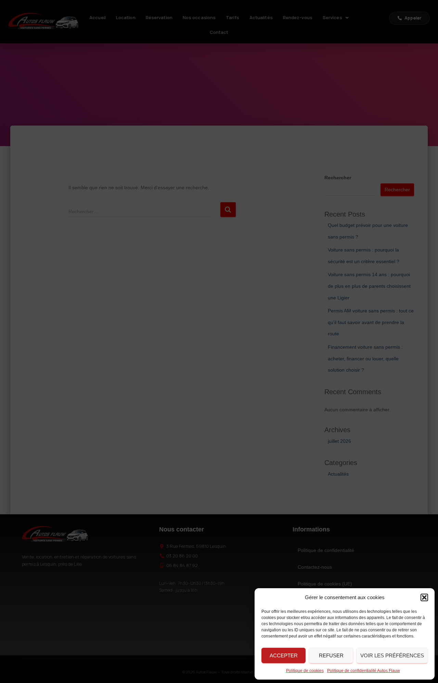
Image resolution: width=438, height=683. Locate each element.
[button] (424, 597)
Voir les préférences (392, 655)
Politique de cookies (305, 670)
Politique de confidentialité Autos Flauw (363, 670)
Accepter (284, 655)
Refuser (331, 655)
